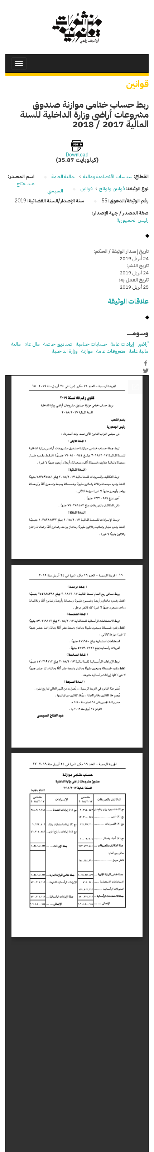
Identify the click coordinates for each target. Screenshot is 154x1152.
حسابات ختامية (91, 344)
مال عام (32, 344)
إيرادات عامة (122, 344)
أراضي (143, 344)
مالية (16, 344)
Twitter (146, 370)
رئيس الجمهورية (133, 220)
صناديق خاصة (57, 344)
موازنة (87, 351)
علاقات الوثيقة (128, 301)
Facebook (146, 363)
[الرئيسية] (77, 27)
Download (77, 155)
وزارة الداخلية (65, 351)
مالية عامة (139, 351)
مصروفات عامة (110, 351)
